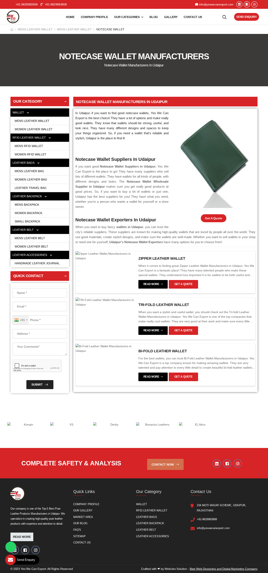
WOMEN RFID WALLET (30, 154)
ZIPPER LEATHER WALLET (161, 258)
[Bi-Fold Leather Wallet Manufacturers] (105, 348)
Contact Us (193, 17)
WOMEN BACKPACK (28, 213)
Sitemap (79, 536)
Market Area (83, 516)
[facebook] (247, 4)
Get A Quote (213, 218)
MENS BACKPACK (27, 204)
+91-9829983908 (55, 4)
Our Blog (80, 523)
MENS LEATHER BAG (30, 171)
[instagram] (254, 4)
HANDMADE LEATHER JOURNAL (37, 263)
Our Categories (126, 17)
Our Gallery (83, 510)
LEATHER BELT (24, 229)
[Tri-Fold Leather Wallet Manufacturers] (105, 302)
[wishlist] (224, 17)
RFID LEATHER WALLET (30, 137)
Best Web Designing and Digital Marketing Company (224, 568)
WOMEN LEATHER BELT (31, 246)
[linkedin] (239, 4)
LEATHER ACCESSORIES (30, 255)
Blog (153, 17)
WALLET (19, 112)
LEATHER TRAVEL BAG (30, 188)
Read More (22, 536)
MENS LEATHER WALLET (35, 29)
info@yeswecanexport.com (216, 4)
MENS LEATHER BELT (30, 238)
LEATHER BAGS (24, 162)
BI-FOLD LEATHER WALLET (162, 351)
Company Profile (94, 17)
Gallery (171, 17)
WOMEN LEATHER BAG (31, 179)
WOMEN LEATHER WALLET (34, 129)
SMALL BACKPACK (27, 221)
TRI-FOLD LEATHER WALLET (163, 305)
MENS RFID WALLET (29, 146)
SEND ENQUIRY (246, 16)
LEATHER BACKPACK (28, 196)
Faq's (77, 529)
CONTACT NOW (163, 464)
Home (70, 17)
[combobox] (21, 320)
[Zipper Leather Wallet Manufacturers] (105, 255)
